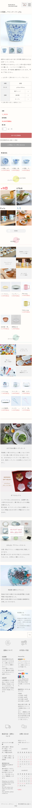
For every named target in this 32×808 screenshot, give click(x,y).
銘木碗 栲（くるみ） (8, 327)
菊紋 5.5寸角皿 (27, 391)
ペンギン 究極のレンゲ (19, 408)
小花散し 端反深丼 (17, 168)
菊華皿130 (15, 327)
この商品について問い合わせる (16, 145)
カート (24, 5)
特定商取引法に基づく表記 (9, 140)
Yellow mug (25, 310)
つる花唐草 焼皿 (6, 408)
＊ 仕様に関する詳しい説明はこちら (11, 102)
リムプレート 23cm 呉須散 (20, 294)
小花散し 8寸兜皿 (6, 168)
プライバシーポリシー (7, 804)
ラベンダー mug (16, 391)
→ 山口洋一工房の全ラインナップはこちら (15, 77)
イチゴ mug (4, 391)
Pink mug (24, 293)
